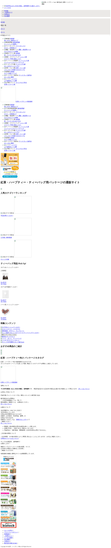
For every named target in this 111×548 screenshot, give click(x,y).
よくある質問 (8, 537)
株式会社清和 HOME (10, 543)
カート (3, 32)
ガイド (3, 28)
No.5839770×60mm (3, 318)
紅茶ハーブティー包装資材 (24, 101)
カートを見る (8, 530)
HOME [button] (6, 10)
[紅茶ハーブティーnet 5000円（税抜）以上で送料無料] (52, 3)
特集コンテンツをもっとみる (8, 334)
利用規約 (7, 534)
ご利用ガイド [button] (8, 12)
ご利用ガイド (8, 536)
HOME (3, 22)
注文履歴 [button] (7, 16)
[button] (7, 7)
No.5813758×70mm (3, 300)
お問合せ (7, 541)
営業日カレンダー (21, 419)
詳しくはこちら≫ (84, 389)
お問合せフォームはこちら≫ (10, 438)
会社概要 (7, 539)
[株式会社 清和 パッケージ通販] (68, 3)
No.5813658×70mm (3, 283)
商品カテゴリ (6, 35)
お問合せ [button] (7, 14)
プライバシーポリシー (11, 532)
